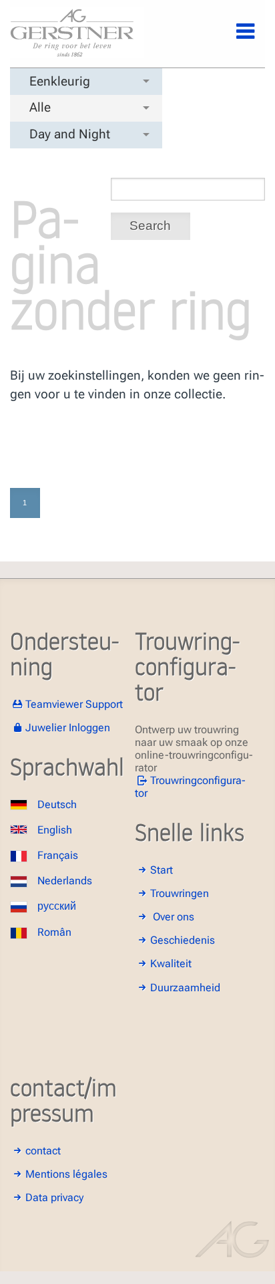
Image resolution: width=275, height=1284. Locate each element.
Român (54, 932)
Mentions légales (66, 1174)
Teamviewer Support (74, 704)
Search (150, 226)
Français (57, 855)
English (54, 829)
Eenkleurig (59, 81)
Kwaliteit (171, 963)
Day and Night (69, 134)
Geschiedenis (182, 940)
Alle (40, 107)
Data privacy (54, 1197)
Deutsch (57, 804)
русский (56, 906)
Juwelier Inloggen (67, 727)
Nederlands (64, 880)
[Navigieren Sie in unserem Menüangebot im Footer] (234, 38)
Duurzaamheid (185, 987)
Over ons (173, 916)
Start (161, 870)
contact (43, 1150)
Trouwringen (179, 893)
